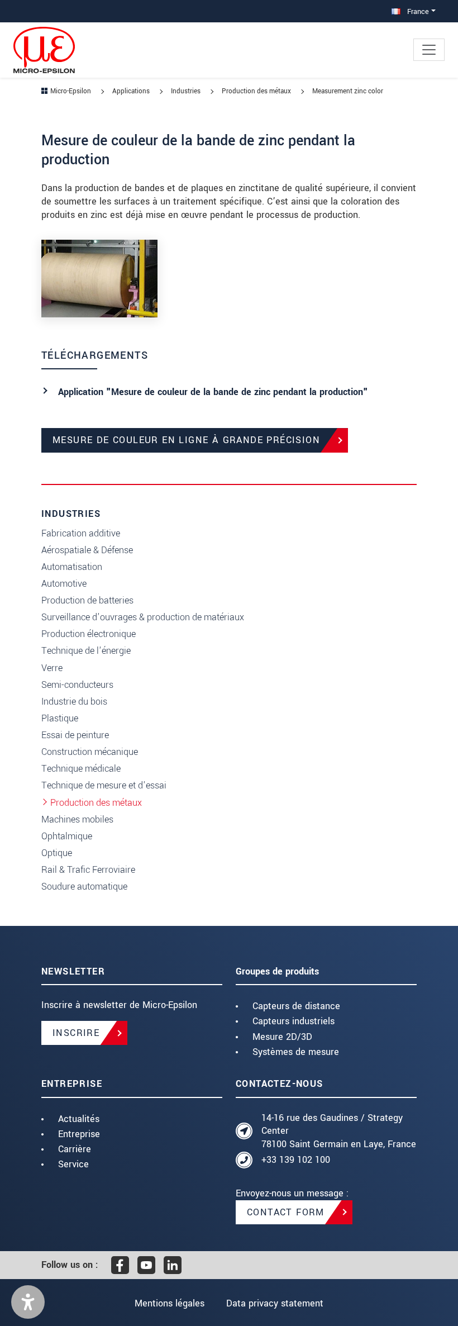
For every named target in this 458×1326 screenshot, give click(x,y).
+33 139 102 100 (295, 1159)
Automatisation (71, 566)
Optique (56, 853)
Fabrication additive (80, 533)
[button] (28, 1302)
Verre (52, 668)
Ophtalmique (66, 836)
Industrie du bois (74, 701)
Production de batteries (87, 600)
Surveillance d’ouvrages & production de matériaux (142, 617)
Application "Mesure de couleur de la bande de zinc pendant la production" (213, 392)
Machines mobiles (77, 819)
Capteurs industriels (293, 1021)
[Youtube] (146, 1265)
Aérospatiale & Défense (87, 550)
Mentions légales (169, 1303)
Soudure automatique (84, 886)
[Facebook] (120, 1265)
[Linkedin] (173, 1265)
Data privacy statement (274, 1303)
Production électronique (88, 634)
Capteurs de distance (296, 1006)
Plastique (59, 718)
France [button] (417, 11)
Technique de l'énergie (86, 650)
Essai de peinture (75, 735)
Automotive (64, 583)
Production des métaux (96, 802)
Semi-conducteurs (77, 684)
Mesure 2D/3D (282, 1037)
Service (73, 1164)
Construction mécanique (89, 751)
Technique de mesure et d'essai (103, 785)
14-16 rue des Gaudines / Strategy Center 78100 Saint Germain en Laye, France (338, 1131)
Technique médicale (81, 768)
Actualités (78, 1119)
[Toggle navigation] (429, 50)
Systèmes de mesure (295, 1052)
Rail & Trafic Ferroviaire (88, 869)
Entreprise (79, 1134)
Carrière (74, 1149)
